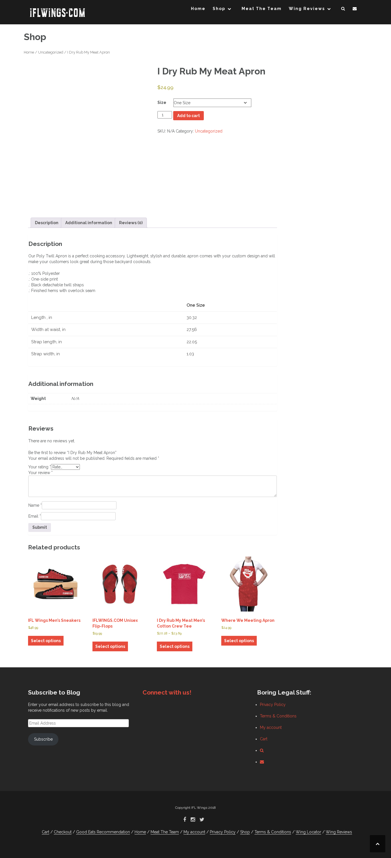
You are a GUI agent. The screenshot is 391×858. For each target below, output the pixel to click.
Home (198, 8)
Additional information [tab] (88, 222)
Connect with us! (167, 692)
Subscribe (43, 739)
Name (35, 505)
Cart (263, 739)
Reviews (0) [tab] (131, 222)
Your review (40, 472)
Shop (219, 8)
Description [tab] (46, 222)
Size (161, 102)
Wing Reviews (307, 8)
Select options (46, 640)
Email (34, 516)
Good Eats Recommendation (103, 832)
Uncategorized (50, 52)
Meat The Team (262, 8)
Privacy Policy (273, 704)
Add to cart (188, 115)
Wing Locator (308, 832)
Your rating (39, 467)
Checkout (63, 832)
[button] (343, 9)
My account (271, 727)
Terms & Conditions (278, 716)
